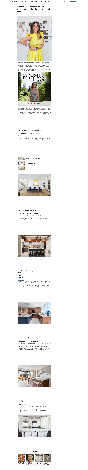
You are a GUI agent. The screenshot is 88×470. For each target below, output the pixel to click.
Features (49, 1)
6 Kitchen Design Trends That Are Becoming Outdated (35, 158)
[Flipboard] (66, 1)
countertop (20, 286)
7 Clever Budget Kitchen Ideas (31, 163)
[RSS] (69, 1)
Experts (45, 1)
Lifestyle (40, 1)
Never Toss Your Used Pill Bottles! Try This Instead (21, 463)
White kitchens (21, 280)
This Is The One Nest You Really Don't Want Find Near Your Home (47, 463)
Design (28, 1)
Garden (36, 1)
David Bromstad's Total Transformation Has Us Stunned (29, 463)
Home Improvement (23, 1)
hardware (19, 282)
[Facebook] (63, 1)
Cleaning (32, 1)
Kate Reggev (19, 14)
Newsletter (74, 1)
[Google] (67, 1)
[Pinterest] (64, 1)
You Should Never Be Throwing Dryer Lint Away (38, 463)
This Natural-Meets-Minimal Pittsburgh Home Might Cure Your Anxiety (38, 168)
